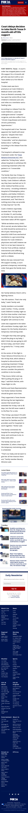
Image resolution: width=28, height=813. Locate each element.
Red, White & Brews (16, 689)
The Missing (16, 704)
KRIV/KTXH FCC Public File (17, 742)
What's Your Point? (4, 697)
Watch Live (20, 2)
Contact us (15, 719)
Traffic (3, 671)
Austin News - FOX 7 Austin (4, 640)
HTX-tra (15, 752)
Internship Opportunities (16, 735)
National (15, 614)
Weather (4, 659)
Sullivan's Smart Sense (17, 625)
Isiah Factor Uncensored (4, 687)
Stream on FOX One (5, 753)
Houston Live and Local (5, 709)
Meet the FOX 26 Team (17, 721)
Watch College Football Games (5, 760)
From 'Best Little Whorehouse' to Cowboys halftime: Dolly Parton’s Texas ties (9, 474)
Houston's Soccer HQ (17, 706)
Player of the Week (16, 677)
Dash (14, 670)
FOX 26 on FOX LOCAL (5, 611)
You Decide (16, 618)
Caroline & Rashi (17, 686)
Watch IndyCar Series (5, 769)
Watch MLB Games (4, 763)
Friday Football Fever (16, 674)
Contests (3, 732)
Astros (14, 661)
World (14, 616)
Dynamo (15, 668)
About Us (16, 717)
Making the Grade (17, 636)
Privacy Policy (15, 596)
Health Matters (16, 642)
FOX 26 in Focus (17, 691)
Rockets (15, 664)
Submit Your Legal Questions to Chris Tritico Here (17, 647)
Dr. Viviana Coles (17, 638)
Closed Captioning (15, 745)
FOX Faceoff (16, 693)
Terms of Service (15, 597)
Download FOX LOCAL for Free (11, 508)
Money (14, 620)
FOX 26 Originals (16, 683)
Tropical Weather (5, 666)
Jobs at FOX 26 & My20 (17, 732)
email (18, 794)
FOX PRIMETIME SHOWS (5, 730)
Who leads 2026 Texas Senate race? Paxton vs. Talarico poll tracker (8, 481)
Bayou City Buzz (5, 706)
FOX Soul (3, 624)
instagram (15, 794)
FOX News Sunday (15, 622)
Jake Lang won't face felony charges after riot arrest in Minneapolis (8, 488)
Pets (14, 643)
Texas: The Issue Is (5, 704)
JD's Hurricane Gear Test (4, 668)
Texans (14, 663)
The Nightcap (4, 690)
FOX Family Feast (17, 655)
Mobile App (15, 738)
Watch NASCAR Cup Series (5, 766)
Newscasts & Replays (4, 616)
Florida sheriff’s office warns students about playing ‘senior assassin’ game (8, 501)
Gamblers (15, 672)
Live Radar (4, 661)
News (15, 608)
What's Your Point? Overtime (5, 700)
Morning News (16, 633)
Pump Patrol (4, 675)
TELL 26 (3, 614)
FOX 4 (11, 38)
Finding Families (17, 640)
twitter (12, 794)
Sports (15, 659)
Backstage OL (4, 724)
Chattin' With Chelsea (4, 694)
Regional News (4, 633)
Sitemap (15, 628)
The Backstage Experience (5, 726)
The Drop (3, 719)
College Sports (16, 666)
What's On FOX (16, 727)
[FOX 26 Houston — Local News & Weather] (5, 2)
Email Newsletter (17, 729)
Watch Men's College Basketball (4, 774)
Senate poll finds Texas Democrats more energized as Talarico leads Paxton (8, 494)
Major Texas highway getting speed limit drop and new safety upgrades (17, 555)
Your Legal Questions (15, 652)
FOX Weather (4, 676)
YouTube (3, 622)
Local (14, 610)
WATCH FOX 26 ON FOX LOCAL (17, 725)
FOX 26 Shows (3, 683)
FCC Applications (17, 748)
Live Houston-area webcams (5, 663)
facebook (9, 794)
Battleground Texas (4, 712)
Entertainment (6, 717)
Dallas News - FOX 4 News (4, 637)
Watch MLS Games (4, 785)
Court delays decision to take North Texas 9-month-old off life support (13, 59)
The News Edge (5, 691)
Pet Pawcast (16, 702)
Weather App (4, 673)
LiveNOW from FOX (5, 619)
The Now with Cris (4, 721)
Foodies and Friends (16, 699)
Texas (14, 612)
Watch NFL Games (4, 756)
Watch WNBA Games (4, 782)
